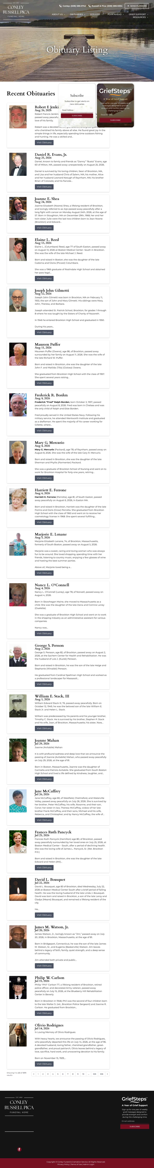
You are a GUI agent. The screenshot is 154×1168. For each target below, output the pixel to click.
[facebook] (19, 1149)
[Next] (107, 1074)
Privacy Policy (63, 1164)
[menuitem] (58, 14)
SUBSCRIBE (77, 116)
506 (101, 1074)
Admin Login (88, 1164)
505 (94, 1074)
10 (83, 1074)
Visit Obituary (44, 142)
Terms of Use (76, 1164)
